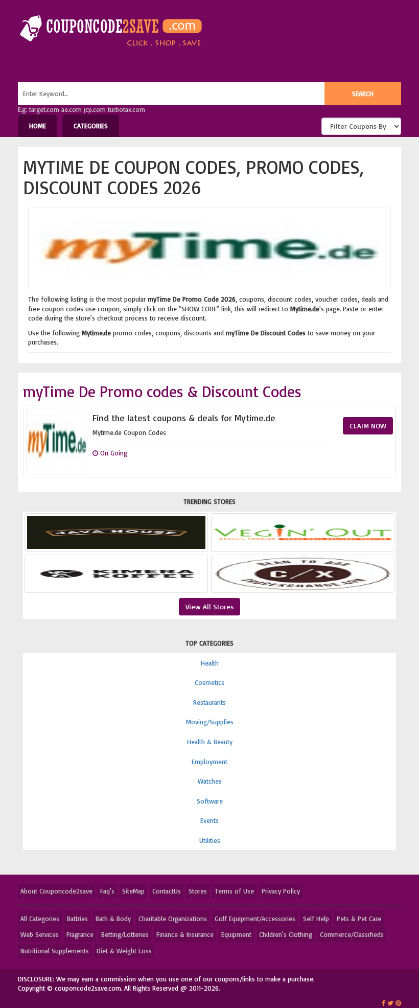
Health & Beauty (209, 742)
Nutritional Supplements (54, 951)
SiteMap (133, 891)
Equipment (236, 934)
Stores (198, 891)
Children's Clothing (285, 934)
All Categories (39, 918)
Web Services (39, 934)
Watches (210, 781)
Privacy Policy (281, 891)
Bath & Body (113, 918)
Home (37, 126)
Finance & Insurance (185, 934)
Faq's (107, 891)
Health (210, 663)
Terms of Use (234, 891)
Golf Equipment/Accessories (255, 918)
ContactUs (166, 891)
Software (210, 801)
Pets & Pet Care (359, 918)
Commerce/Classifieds (352, 934)
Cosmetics (209, 682)
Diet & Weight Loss (124, 951)
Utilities (209, 840)
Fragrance (80, 934)
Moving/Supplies (210, 722)
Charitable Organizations (172, 918)
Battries (77, 918)
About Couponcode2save (56, 891)
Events (209, 820)
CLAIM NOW (368, 425)
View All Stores (209, 606)
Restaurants (209, 702)
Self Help (316, 918)
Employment (209, 762)
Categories (91, 126)
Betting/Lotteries (125, 934)
